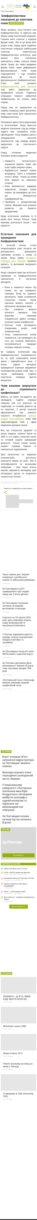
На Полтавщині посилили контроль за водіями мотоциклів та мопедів (15, 606)
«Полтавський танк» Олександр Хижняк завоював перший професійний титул (18, 683)
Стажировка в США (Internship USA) (18, 1095)
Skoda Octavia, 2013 (12, 1053)
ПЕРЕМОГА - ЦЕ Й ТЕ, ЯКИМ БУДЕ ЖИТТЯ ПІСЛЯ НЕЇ (16, 998)
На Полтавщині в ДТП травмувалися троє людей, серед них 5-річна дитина (15, 591)
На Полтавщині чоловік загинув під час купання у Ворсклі (16, 819)
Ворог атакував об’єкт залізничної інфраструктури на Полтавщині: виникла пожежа (18, 761)
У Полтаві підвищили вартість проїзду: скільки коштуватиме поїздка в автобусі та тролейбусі (17, 638)
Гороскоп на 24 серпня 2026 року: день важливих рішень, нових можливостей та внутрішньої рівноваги (16, 621)
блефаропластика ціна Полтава (18, 86)
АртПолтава (12, 842)
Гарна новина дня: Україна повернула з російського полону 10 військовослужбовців (18, 577)
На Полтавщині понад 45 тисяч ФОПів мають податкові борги (18, 652)
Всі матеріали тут (18, 855)
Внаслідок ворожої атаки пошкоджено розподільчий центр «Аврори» (17, 775)
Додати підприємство (18, 906)
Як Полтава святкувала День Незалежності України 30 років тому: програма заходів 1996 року (17, 667)
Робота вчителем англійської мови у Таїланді (17, 1065)
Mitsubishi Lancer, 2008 (14, 1026)
